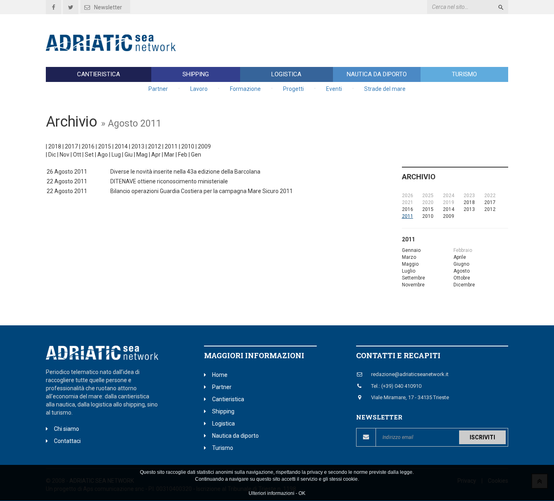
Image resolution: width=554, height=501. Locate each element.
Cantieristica (98, 74)
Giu (129, 154)
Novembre (413, 285)
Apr (156, 154)
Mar (169, 154)
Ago (102, 154)
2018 (54, 146)
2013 (137, 146)
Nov (64, 154)
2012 (154, 146)
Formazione (245, 89)
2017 (71, 146)
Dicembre (464, 285)
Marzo (409, 257)
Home (220, 375)
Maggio (410, 264)
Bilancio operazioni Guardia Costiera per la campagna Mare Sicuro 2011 (201, 191)
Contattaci (67, 441)
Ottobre (461, 278)
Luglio (408, 271)
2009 (204, 146)
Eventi (334, 89)
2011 (171, 146)
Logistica (286, 74)
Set (89, 154)
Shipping (196, 74)
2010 (187, 146)
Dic (52, 154)
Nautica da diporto (377, 74)
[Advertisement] (360, 40)
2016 (88, 146)
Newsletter (108, 7)
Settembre (413, 278)
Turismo (464, 74)
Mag (142, 154)
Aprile (459, 257)
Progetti (293, 89)
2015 (104, 146)
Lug (116, 154)
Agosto (461, 271)
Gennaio (411, 250)
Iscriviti (482, 437)
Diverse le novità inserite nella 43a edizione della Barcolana (185, 171)
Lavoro (199, 89)
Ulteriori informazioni (271, 493)
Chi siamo (66, 429)
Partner (158, 89)
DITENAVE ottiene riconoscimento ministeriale (169, 181)
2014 (121, 146)
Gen (196, 154)
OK (301, 493)
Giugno (461, 264)
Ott (77, 154)
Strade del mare (385, 89)
